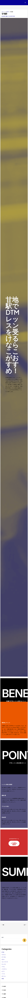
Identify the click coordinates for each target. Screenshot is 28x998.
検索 (2, 937)
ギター (3, 959)
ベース (3, 973)
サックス (4, 964)
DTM (3, 952)
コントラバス (5, 961)
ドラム (3, 966)
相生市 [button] (4, 986)
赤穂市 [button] (4, 993)
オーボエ (4, 957)
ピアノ (3, 971)
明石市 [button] (4, 990)
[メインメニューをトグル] (25, 2)
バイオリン (4, 969)
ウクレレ (4, 954)
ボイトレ (4, 976)
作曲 (3, 978)
